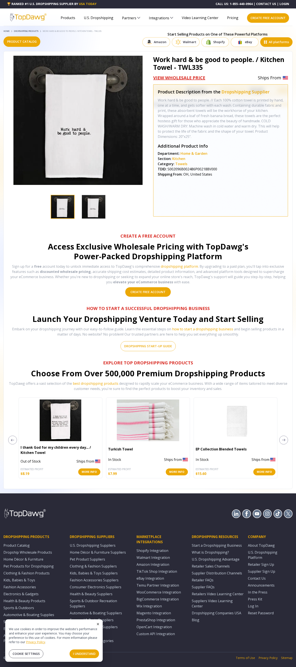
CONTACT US (266, 4)
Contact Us (257, 578)
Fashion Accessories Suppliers (94, 580)
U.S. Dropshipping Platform (262, 555)
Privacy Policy (35, 642)
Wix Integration (149, 606)
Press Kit (255, 599)
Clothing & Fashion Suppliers (93, 566)
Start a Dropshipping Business (217, 545)
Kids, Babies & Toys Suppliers (94, 573)
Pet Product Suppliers (87, 559)
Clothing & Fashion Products (26, 573)
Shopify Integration (152, 550)
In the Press (257, 592)
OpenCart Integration (154, 627)
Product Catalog (16, 545)
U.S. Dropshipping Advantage (215, 559)
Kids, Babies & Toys (19, 580)
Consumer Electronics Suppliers (95, 587)
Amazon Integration (153, 564)
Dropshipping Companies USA (216, 613)
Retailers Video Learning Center (218, 594)
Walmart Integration (153, 557)
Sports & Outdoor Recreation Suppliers (93, 603)
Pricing (232, 17)
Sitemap (287, 658)
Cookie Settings (26, 654)
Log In (253, 606)
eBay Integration (150, 578)
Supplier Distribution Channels (217, 573)
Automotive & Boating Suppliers (96, 613)
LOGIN (284, 4)
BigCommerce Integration (158, 599)
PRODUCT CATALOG (22, 41)
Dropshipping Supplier (245, 92)
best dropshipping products (95, 383)
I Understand (84, 654)
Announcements (261, 585)
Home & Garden (194, 153)
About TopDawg (261, 545)
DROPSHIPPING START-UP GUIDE (148, 346)
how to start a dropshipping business (202, 329)
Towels (181, 163)
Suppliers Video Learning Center (212, 603)
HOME (6, 31)
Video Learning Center (200, 17)
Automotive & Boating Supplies (28, 614)
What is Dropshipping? (210, 552)
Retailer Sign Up (261, 564)
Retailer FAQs (202, 580)
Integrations (159, 18)
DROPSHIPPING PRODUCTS (26, 31)
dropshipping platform (179, 266)
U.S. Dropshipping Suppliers (92, 545)
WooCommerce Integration (159, 592)
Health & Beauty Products (24, 601)
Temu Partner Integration (158, 585)
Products (68, 17)
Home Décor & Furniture (23, 559)
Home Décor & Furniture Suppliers (98, 552)
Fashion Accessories (19, 587)
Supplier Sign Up (261, 571)
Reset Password (261, 613)
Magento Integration (154, 613)
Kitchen (178, 158)
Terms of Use (245, 658)
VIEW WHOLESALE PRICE (179, 78)
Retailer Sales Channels (211, 566)
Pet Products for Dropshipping (28, 566)
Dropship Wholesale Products (27, 552)
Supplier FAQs (203, 587)
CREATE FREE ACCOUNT (268, 18)
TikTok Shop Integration (157, 571)
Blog (195, 620)
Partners (129, 18)
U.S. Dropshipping (98, 17)
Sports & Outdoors (18, 607)
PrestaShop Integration (156, 620)
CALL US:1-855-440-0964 (234, 4)
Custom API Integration (156, 633)
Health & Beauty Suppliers (91, 594)
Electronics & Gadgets (21, 594)
